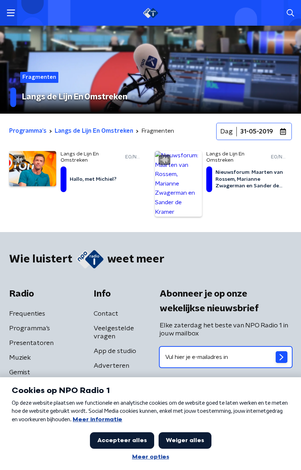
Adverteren (111, 366)
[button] (11, 13)
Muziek (20, 358)
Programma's (29, 328)
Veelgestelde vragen (114, 332)
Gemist (19, 372)
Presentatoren (31, 343)
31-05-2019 (256, 132)
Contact (106, 314)
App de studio (115, 351)
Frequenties (27, 314)
